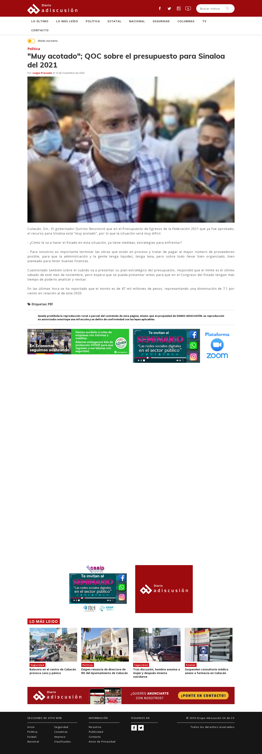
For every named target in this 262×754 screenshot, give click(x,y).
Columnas (186, 21)
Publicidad (96, 731)
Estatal (114, 21)
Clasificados (62, 741)
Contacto (40, 30)
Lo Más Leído (67, 21)
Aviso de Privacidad (102, 741)
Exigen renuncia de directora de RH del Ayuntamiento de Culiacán (104, 671)
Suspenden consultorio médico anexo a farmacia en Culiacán (206, 671)
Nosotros (95, 727)
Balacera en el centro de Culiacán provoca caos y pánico (53, 671)
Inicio (31, 727)
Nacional (137, 21)
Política (93, 21)
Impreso (60, 736)
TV (204, 21)
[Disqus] (131, 413)
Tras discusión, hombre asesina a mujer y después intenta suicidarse (156, 673)
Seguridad (161, 21)
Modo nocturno (48, 41)
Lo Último (40, 21)
